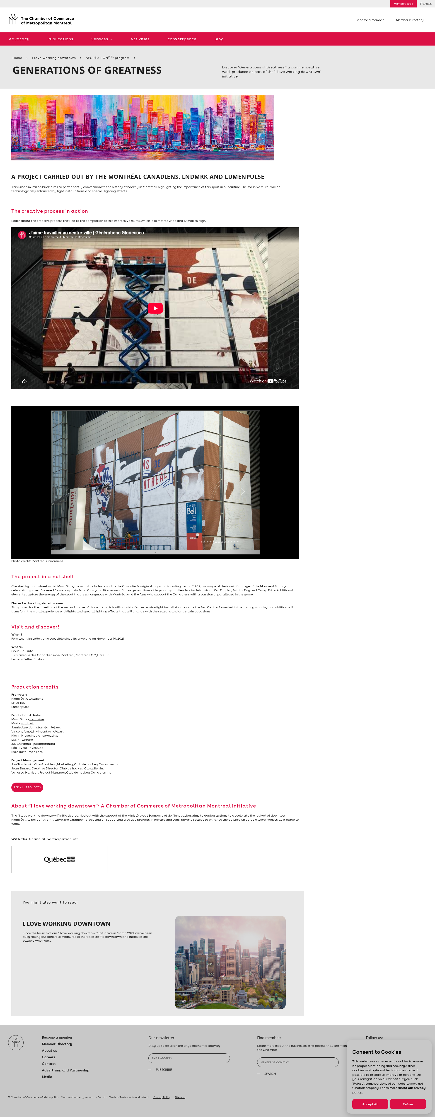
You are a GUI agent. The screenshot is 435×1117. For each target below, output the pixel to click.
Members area (403, 3)
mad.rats (36, 752)
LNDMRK (18, 703)
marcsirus (36, 719)
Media (47, 1077)
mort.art (27, 723)
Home (17, 58)
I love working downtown (54, 58)
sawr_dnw (50, 735)
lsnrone (27, 739)
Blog (219, 38)
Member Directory (410, 20)
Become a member (370, 20)
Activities (140, 38)
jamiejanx (53, 727)
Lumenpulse (20, 707)
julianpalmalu (44, 744)
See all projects (27, 787)
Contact (49, 1063)
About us (49, 1050)
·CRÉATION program (108, 58)
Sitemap (180, 1097)
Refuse (408, 1104)
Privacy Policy (162, 1097)
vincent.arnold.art (50, 731)
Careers (48, 1057)
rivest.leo (36, 748)
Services (100, 38)
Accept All (370, 1104)
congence (182, 38)
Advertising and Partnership (65, 1070)
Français (426, 3)
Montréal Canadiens (27, 698)
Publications (60, 38)
